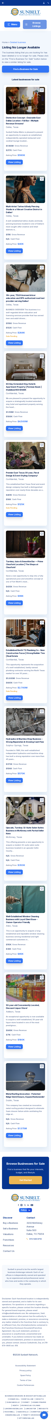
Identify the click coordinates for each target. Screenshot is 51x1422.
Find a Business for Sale (25, 69)
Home (5, 42)
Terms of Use (25, 1380)
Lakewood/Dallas (14, 1409)
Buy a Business (10, 1223)
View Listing (14, 162)
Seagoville (22, 1412)
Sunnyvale (36, 1412)
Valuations (8, 1234)
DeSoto (40, 1399)
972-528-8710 (35, 1239)
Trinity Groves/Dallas (34, 1415)
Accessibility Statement (25, 1366)
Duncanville (13, 1402)
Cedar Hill (14, 1399)
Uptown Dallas (26, 1418)
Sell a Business (10, 1228)
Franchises (8, 1240)
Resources (8, 1245)
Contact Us (8, 1251)
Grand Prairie (39, 1402)
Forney (26, 1402)
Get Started (25, 1180)
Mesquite (43, 1409)
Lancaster (30, 1409)
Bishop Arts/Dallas (36, 1396)
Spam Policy (25, 1375)
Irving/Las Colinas (30, 1405)
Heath (16, 1405)
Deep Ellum (27, 1399)
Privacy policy (26, 1370)
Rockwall (10, 1412)
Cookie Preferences (25, 1385)
